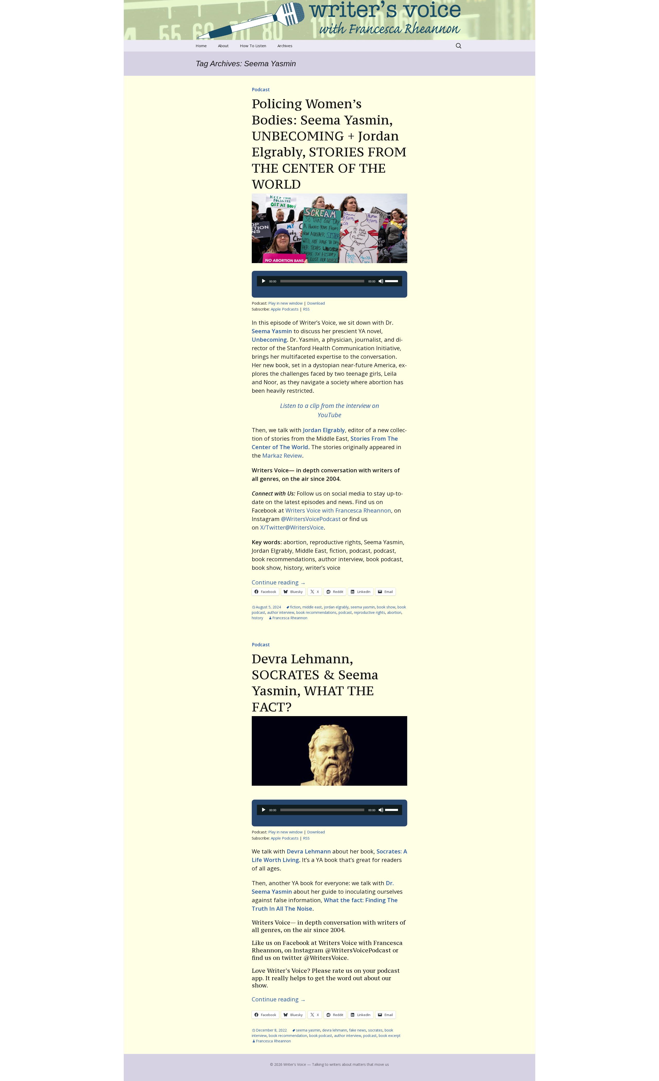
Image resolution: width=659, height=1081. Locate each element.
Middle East (312, 607)
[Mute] (381, 281)
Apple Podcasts (285, 309)
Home (201, 45)
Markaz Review (282, 455)
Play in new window (285, 303)
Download (316, 303)
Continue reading (279, 582)
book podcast (320, 1035)
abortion (394, 612)
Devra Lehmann (334, 1030)
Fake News (357, 1030)
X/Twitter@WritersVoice (292, 527)
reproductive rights (369, 612)
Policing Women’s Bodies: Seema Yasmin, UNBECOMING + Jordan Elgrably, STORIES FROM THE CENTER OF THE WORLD (329, 143)
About (223, 45)
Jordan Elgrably (324, 430)
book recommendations (316, 612)
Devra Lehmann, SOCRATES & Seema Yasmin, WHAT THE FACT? (315, 682)
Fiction (295, 607)
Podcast (261, 89)
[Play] (263, 281)
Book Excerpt (390, 1035)
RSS (306, 309)
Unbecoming (269, 339)
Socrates (375, 1030)
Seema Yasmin (272, 331)
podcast (345, 612)
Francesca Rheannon (289, 617)
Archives (285, 45)
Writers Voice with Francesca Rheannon (338, 510)
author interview (280, 612)
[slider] (392, 280)
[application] (329, 281)
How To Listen (253, 45)
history (257, 617)
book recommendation (288, 1035)
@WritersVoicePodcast (311, 519)
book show (386, 607)
